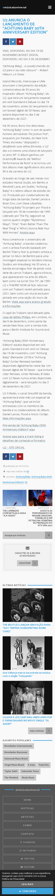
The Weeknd (11, 778)
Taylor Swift (10, 771)
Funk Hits (44, 765)
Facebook (28, 842)
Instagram (29, 850)
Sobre (27, 825)
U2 (27, 471)
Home (27, 800)
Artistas (27, 817)
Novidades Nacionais (15, 752)
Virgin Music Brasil (14, 765)
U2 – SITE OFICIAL (14, 447)
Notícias (27, 808)
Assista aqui (27, 232)
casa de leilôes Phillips (16, 317)
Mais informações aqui (17, 418)
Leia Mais (28, 884)
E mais (31, 765)
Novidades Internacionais (18, 746)
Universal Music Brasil (16, 759)
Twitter (28, 858)
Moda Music (28, 778)
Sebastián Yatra (30, 771)
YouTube (29, 867)
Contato (27, 834)
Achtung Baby (23, 477)
